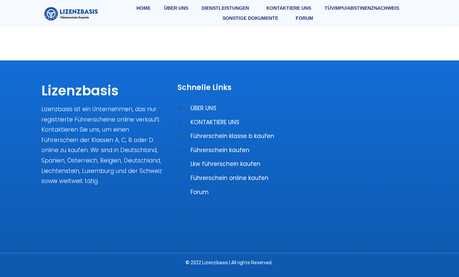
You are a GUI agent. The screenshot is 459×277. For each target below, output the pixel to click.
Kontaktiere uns (288, 8)
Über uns (176, 8)
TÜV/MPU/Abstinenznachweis (362, 8)
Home (143, 8)
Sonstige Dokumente (250, 18)
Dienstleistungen (225, 8)
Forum (304, 18)
